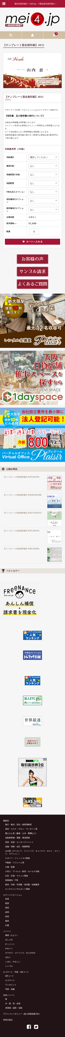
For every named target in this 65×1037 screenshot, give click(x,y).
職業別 (6, 821)
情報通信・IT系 (11, 880)
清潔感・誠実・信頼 (13, 1008)
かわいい (9, 948)
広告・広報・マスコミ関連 (16, 876)
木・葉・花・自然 (12, 1003)
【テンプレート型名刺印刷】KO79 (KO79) (21, 477)
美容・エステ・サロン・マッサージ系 (21, 829)
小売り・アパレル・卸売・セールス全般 (22, 871)
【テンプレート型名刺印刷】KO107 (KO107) (22, 513)
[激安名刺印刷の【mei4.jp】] (32, 25)
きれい (8, 957)
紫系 (7, 921)
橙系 (7, 903)
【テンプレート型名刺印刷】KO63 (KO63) (21, 549)
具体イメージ (9, 995)
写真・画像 (10, 989)
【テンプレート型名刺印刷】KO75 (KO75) (21, 531)
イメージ (7, 931)
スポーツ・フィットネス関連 (17, 858)
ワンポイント (11, 985)
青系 (7, 916)
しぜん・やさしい (12, 962)
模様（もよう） (11, 935)
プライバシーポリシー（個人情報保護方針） (22, 1014)
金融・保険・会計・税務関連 (17, 846)
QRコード (9, 976)
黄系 (7, 908)
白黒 (7, 925)
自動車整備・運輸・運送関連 (17, 838)
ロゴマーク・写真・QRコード (16, 972)
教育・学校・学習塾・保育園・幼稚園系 (22, 885)
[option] (32, 70)
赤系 (7, 899)
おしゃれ (9, 940)
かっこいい (10, 944)
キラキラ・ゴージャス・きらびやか (20, 953)
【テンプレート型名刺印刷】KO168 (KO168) (22, 495)
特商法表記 (8, 1020)
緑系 (7, 912)
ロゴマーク (10, 980)
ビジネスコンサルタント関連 (17, 889)
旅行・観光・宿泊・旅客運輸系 (18, 824)
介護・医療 (10, 867)
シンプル (9, 966)
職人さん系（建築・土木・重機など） (21, 833)
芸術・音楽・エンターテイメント (19, 842)
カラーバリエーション (12, 895)
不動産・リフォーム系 (14, 862)
